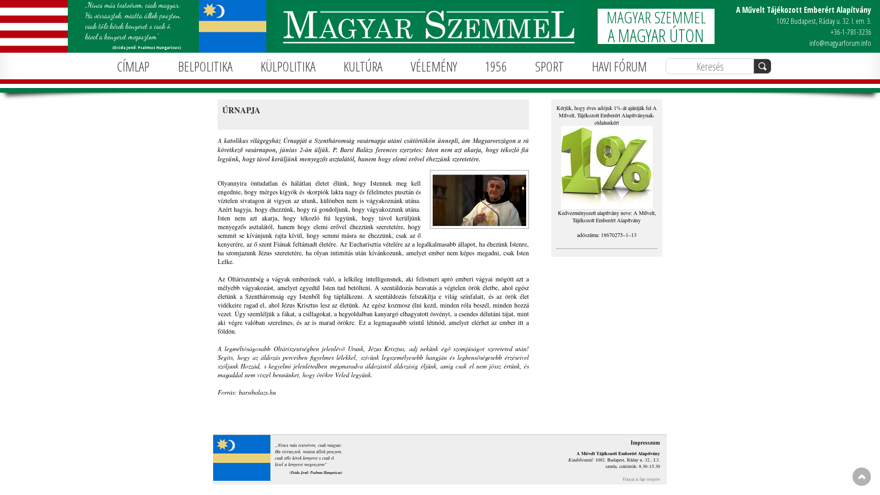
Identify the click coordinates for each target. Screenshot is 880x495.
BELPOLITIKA (205, 66)
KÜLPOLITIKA (287, 66)
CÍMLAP (133, 66)
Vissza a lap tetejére (641, 479)
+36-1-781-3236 (850, 32)
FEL (861, 477)
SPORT (549, 66)
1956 (496, 66)
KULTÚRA (362, 66)
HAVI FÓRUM (619, 66)
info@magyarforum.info (840, 43)
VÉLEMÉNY (434, 66)
